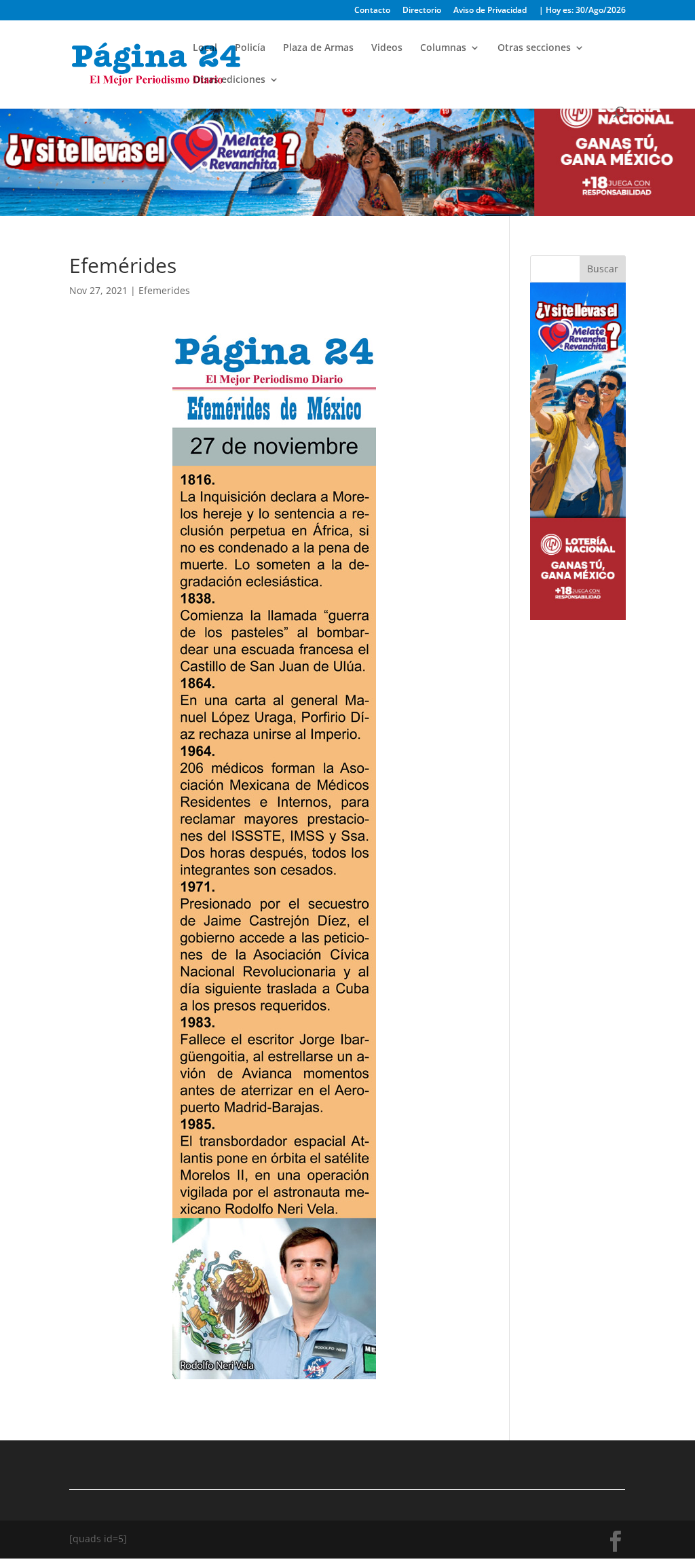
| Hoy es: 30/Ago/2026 (582, 11)
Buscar (602, 268)
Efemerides (164, 290)
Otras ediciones (229, 80)
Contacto (372, 11)
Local (205, 48)
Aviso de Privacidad (490, 11)
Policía (250, 48)
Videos (386, 48)
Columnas (443, 48)
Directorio (421, 11)
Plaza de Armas (318, 48)
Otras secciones (534, 48)
